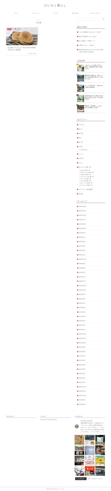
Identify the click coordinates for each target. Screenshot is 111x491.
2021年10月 (82, 343)
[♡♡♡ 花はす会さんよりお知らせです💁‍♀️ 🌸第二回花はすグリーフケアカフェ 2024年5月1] (90, 460)
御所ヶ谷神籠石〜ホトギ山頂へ (88, 36)
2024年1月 (82, 255)
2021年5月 (82, 364)
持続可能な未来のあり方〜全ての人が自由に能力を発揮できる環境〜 (91, 51)
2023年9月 (82, 263)
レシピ (81, 154)
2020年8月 (82, 404)
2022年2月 (82, 325)
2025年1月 (82, 219)
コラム (81, 162)
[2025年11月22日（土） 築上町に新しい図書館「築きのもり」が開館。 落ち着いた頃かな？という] (79, 440)
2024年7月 (82, 237)
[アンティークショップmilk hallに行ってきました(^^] (79, 460)
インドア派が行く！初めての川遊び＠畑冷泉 (94, 86)
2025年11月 (82, 211)
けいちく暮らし (55, 5)
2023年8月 (82, 268)
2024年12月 (82, 224)
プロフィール (35, 13)
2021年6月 (82, 360)
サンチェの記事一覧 (86, 185)
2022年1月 (82, 329)
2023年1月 (82, 281)
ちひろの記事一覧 (86, 181)
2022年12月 (82, 285)
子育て (81, 146)
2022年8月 (82, 299)
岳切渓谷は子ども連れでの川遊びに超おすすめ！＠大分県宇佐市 (94, 97)
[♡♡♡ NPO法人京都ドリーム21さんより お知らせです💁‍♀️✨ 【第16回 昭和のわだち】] (100, 460)
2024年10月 (82, 228)
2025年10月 (82, 215)
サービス (55, 13)
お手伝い (81, 158)
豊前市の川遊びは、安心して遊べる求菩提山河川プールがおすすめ (94, 77)
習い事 (81, 142)
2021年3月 (82, 373)
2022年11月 (82, 290)
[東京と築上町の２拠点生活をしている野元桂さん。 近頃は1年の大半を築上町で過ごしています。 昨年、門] (79, 450)
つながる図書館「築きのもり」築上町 (90, 32)
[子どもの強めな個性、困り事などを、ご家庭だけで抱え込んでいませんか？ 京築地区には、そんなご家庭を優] (90, 450)
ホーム (16, 13)
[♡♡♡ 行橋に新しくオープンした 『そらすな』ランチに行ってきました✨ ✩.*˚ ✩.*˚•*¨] (100, 471)
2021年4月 (82, 369)
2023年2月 (82, 277)
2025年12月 (82, 206)
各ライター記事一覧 (85, 167)
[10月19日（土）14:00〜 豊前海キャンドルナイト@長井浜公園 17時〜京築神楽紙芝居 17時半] (90, 440)
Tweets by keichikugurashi (48, 419)
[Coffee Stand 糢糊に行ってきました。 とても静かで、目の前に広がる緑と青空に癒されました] (100, 450)
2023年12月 (82, 259)
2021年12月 (82, 334)
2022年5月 (82, 312)
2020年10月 (82, 395)
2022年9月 (82, 294)
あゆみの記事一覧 (86, 174)
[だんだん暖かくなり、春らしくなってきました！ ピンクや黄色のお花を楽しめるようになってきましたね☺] (79, 471)
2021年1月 (82, 382)
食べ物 (81, 133)
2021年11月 (82, 338)
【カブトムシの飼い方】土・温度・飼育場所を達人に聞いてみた (94, 66)
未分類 (81, 194)
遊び (80, 137)
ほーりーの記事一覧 (86, 183)
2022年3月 (82, 321)
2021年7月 (82, 356)
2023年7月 (82, 272)
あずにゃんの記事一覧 (87, 172)
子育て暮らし (85, 149)
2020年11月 (82, 391)
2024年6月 (82, 241)
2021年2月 (82, 378)
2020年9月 (82, 400)
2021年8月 (82, 351)
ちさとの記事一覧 (86, 178)
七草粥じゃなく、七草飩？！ (87, 45)
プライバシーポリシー (95, 13)
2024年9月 (82, 233)
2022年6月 (82, 307)
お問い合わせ (75, 13)
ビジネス (81, 124)
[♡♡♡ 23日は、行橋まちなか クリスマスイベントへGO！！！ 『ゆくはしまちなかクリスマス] (90, 471)
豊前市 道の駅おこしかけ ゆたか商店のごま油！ (94, 106)
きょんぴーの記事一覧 (87, 176)
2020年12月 (82, 386)
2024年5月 (82, 246)
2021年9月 (82, 347)
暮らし (81, 129)
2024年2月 (82, 250)
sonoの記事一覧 (85, 170)
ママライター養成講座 (86, 189)
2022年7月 (82, 303)
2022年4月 (82, 316)
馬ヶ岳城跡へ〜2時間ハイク (87, 41)
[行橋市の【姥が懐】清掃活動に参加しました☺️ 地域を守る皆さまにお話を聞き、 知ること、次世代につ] (100, 440)
